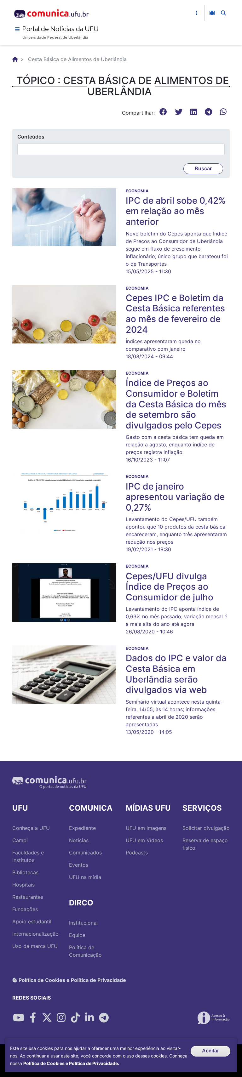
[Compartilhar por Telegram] (103, 1018)
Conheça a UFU (31, 828)
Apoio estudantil (31, 921)
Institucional (83, 923)
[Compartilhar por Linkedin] (89, 1018)
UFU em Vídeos (144, 840)
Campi (20, 840)
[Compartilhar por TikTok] (75, 1018)
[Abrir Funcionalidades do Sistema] (212, 13)
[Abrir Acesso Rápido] (197, 13)
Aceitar (210, 1050)
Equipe (77, 935)
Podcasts (137, 852)
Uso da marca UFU (35, 946)
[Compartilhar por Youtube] (18, 1018)
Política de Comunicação (85, 951)
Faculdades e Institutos (28, 856)
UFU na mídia (85, 877)
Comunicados (85, 852)
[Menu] (17, 29)
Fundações (25, 909)
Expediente (82, 828)
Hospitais (23, 884)
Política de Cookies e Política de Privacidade (71, 980)
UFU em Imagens (146, 828)
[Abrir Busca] (223, 13)
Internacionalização (35, 934)
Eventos (78, 865)
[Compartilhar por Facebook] (32, 1018)
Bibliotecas (25, 872)
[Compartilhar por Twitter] (47, 1018)
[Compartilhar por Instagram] (61, 1018)
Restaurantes (27, 897)
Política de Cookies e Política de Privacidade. (71, 1063)
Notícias (79, 840)
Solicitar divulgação (206, 828)
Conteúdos (30, 136)
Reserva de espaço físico (205, 844)
